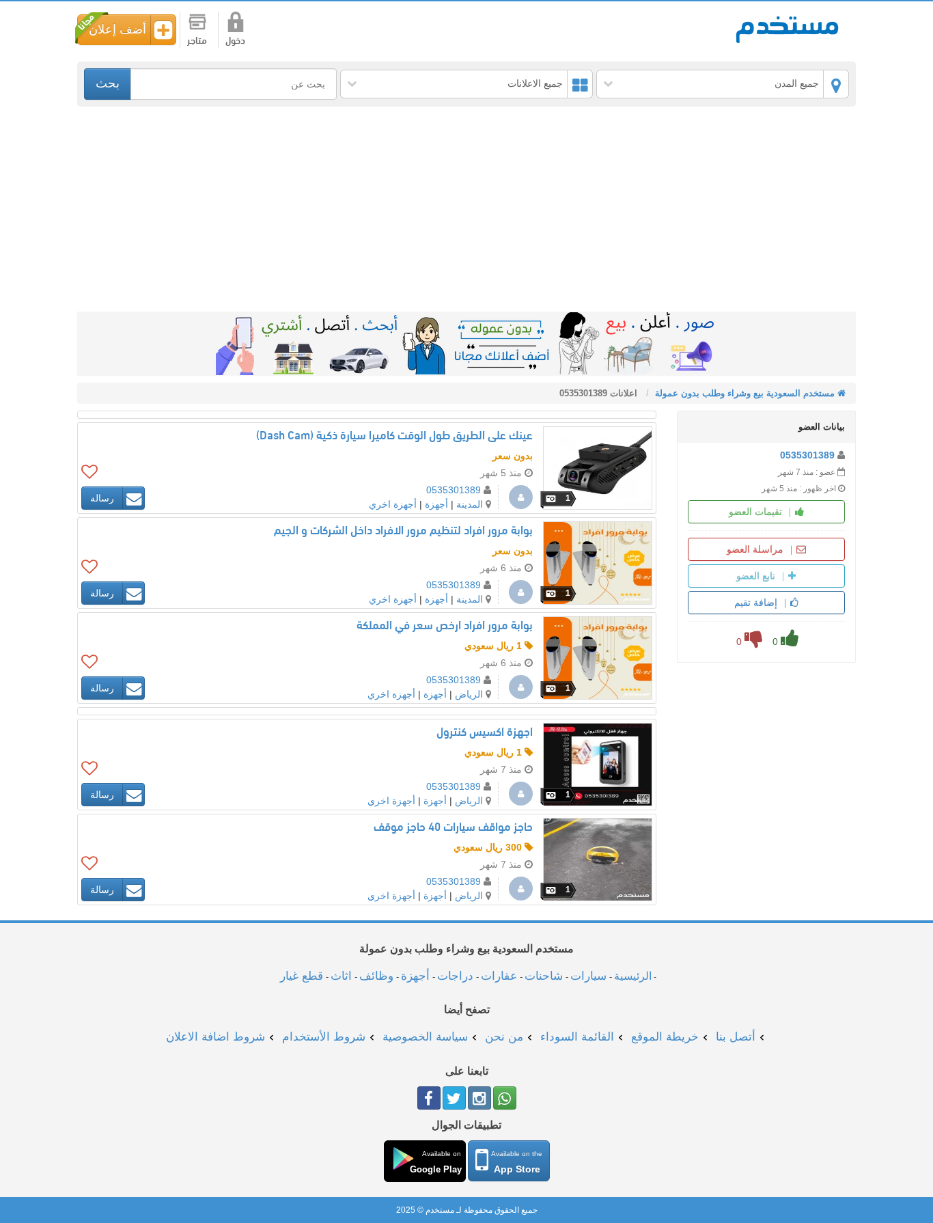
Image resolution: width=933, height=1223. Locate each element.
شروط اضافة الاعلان (215, 1036)
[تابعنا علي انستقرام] (479, 1098)
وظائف (376, 975)
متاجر (197, 41)
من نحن (504, 1036)
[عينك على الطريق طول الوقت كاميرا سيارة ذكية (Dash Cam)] (597, 468)
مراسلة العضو (756, 549)
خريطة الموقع (665, 1036)
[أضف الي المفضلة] (89, 471)
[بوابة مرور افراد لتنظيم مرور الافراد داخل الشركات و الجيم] (597, 563)
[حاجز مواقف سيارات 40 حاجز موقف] (597, 859)
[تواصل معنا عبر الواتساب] (504, 1098)
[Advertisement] (466, 209)
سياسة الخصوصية (425, 1036)
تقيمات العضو (757, 511)
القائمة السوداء (577, 1036)
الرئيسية (633, 976)
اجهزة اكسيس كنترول (484, 733)
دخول (235, 41)
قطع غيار (301, 975)
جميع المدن (797, 83)
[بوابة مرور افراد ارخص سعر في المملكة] (597, 658)
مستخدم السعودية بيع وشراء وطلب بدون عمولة (787, 28)
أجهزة (436, 504)
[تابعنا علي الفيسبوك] (429, 1098)
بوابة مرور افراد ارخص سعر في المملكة (445, 626)
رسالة (102, 498)
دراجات (455, 975)
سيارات (588, 975)
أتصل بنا (735, 1036)
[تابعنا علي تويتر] (454, 1098)
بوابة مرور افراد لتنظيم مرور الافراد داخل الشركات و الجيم (403, 531)
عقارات (499, 975)
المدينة (469, 504)
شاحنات (544, 975)
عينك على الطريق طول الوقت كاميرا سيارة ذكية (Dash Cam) (394, 436)
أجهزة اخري (393, 504)
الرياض (469, 694)
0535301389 (807, 455)
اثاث (341, 975)
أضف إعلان (117, 29)
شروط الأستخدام (323, 1036)
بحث (108, 83)
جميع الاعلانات (535, 83)
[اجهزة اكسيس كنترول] (597, 764)
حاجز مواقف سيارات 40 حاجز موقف (453, 828)
